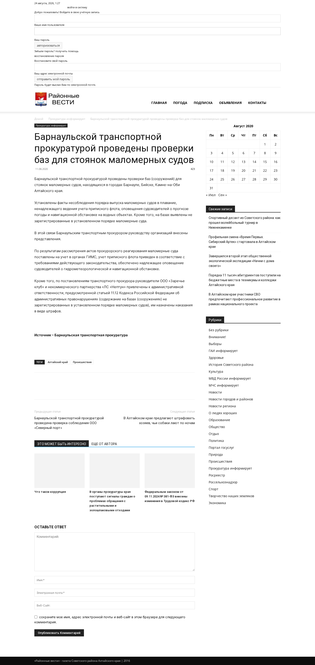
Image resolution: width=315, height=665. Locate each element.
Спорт (213, 489)
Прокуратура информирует (66, 119)
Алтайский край (58, 362)
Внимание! (217, 337)
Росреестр (217, 475)
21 (254, 170)
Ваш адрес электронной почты (53, 73)
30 (275, 179)
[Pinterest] (60, 390)
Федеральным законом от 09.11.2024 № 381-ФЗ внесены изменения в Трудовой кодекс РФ (170, 496)
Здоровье (216, 357)
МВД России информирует (230, 378)
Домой (38, 119)
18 (222, 170)
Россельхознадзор (223, 482)
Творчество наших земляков (231, 496)
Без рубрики (219, 330)
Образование (219, 420)
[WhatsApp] (70, 390)
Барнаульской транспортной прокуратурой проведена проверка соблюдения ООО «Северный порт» (69, 423)
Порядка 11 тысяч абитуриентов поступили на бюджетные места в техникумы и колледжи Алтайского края (245, 280)
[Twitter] (49, 390)
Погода (180, 102)
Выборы (215, 344)
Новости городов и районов (231, 399)
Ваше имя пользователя (49, 25)
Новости (215, 392)
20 (243, 170)
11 (222, 162)
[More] (81, 390)
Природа (216, 454)
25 (222, 179)
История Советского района (231, 364)
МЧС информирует (224, 385)
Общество (217, 427)
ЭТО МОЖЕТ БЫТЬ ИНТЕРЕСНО (61, 444)
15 (265, 162)
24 (211, 179)
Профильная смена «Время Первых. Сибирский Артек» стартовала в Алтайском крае (242, 241)
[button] (275, 103)
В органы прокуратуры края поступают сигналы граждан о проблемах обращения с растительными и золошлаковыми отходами (112, 501)
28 (254, 179)
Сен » (222, 195)
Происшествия (82, 362)
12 (233, 162)
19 (233, 170)
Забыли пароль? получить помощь (56, 51)
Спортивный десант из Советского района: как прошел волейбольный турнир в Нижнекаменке (244, 222)
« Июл (211, 195)
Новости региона (222, 406)
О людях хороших (223, 413)
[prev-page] (35, 519)
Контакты (257, 102)
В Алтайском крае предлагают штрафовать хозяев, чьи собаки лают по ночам (159, 420)
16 (275, 162)
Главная (159, 102)
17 (211, 170)
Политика (216, 440)
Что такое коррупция (50, 492)
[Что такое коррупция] (59, 470)
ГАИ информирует (223, 351)
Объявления (230, 102)
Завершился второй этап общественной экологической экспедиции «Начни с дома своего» (241, 261)
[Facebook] (39, 390)
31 (211, 188)
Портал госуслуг (221, 447)
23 (275, 170)
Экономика (217, 503)
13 (243, 162)
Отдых (214, 434)
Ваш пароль (42, 39)
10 (211, 162)
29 (265, 179)
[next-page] (38, 519)
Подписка (203, 102)
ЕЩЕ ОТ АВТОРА (104, 444)
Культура (216, 371)
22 (265, 170)
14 (254, 162)
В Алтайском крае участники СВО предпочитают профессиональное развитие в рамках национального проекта (244, 299)
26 (233, 179)
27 (243, 179)
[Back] (68, 2)
